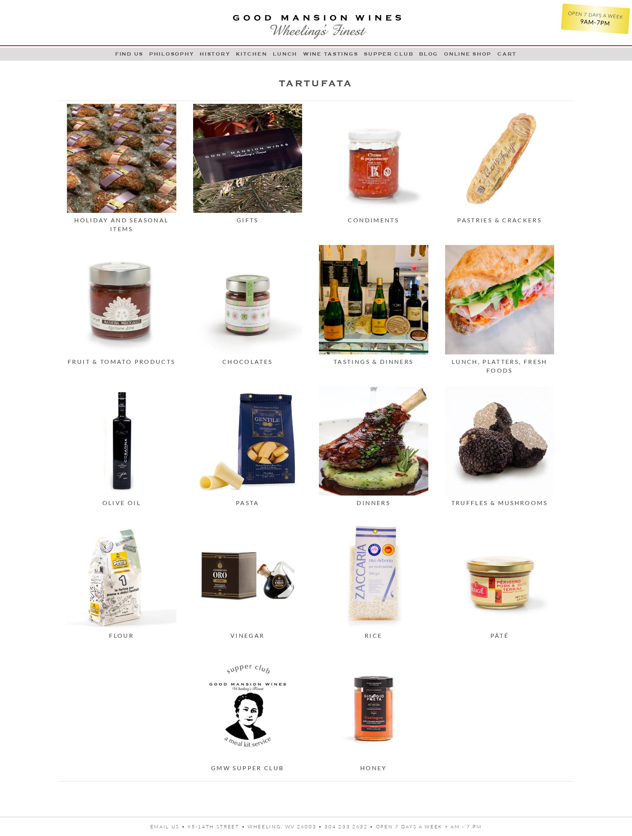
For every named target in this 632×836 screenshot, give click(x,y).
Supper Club (388, 54)
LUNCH (285, 54)
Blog (428, 54)
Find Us (129, 54)
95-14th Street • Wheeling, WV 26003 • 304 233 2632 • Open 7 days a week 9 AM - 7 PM (335, 826)
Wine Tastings (330, 54)
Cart (507, 54)
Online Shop (468, 54)
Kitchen (251, 54)
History (215, 54)
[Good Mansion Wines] (316, 24)
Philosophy (171, 54)
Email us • (169, 826)
